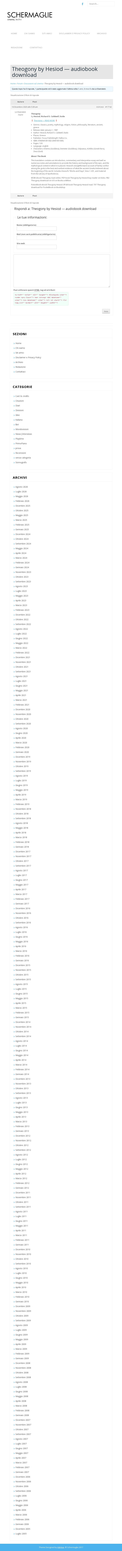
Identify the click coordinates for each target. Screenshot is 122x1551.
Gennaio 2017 (22, 903)
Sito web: (21, 243)
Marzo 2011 (21, 1235)
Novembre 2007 (23, 1424)
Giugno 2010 (21, 1277)
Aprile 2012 (20, 1173)
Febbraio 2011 (22, 1240)
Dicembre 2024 (22, 534)
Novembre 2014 (23, 1026)
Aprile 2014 (20, 1060)
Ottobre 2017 (21, 861)
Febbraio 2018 (22, 842)
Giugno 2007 (21, 1448)
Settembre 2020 (23, 723)
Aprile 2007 (20, 1457)
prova (18, 448)
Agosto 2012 (21, 1154)
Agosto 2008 (21, 1382)
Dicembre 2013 (22, 1078)
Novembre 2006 (23, 1481)
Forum (20, 83)
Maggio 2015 (21, 998)
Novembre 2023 (23, 572)
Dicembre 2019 (22, 756)
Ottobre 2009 (21, 1315)
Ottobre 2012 (21, 1145)
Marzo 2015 (21, 1007)
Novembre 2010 (23, 1254)
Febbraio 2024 (22, 562)
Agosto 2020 (21, 728)
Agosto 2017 (21, 870)
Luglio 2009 (21, 1330)
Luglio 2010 (21, 1273)
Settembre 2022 (23, 624)
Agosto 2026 (21, 486)
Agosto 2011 (21, 1211)
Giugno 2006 (21, 1500)
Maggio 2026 (21, 496)
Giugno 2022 (21, 638)
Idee (17, 415)
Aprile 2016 (20, 946)
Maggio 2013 (21, 1112)
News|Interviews (23, 434)
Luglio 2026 (21, 491)
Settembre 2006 (23, 1491)
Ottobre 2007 (21, 1429)
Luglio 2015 (21, 988)
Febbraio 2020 (22, 747)
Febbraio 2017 (22, 898)
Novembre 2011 (23, 1197)
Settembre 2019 (23, 771)
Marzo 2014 (21, 1064)
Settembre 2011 (23, 1206)
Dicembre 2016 (22, 908)
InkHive (60, 1547)
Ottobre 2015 (21, 974)
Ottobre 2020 (21, 718)
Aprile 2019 (20, 794)
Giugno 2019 (21, 785)
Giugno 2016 (21, 936)
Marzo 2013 (21, 1121)
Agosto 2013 (21, 1097)
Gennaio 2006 (22, 1524)
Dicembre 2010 (22, 1249)
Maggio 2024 (21, 548)
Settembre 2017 (23, 865)
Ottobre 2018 (21, 813)
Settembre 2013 (23, 1093)
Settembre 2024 (23, 543)
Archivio (102, 33)
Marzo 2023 (21, 605)
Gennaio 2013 (22, 1131)
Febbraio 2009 (22, 1353)
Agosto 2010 (21, 1268)
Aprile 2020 (20, 737)
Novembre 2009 (23, 1311)
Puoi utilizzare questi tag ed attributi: (34, 290)
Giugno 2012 (21, 1164)
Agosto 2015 (21, 984)
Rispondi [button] (100, 107)
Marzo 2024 (21, 557)
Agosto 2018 (21, 823)
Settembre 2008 (23, 1377)
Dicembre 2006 (22, 1476)
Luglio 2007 (21, 1443)
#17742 (108, 107)
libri (17, 424)
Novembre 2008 (23, 1367)
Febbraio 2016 (22, 955)
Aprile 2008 (20, 1401)
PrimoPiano (21, 443)
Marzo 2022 (21, 647)
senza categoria (23, 457)
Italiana (18, 419)
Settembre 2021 (23, 671)
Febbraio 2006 (22, 1519)
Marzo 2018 (21, 837)
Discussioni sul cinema (33, 83)
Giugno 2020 (21, 733)
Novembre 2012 (23, 1140)
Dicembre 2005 (22, 1528)
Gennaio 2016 (22, 960)
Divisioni (19, 410)
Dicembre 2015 (22, 965)
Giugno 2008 (21, 1391)
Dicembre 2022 (22, 614)
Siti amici (47, 33)
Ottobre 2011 (21, 1202)
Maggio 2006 (21, 1505)
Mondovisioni (21, 429)
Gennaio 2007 (22, 1472)
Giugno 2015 (21, 993)
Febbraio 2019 (22, 804)
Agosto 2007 (21, 1438)
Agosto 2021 (21, 676)
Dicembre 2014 (22, 1022)
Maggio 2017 (21, 884)
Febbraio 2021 (22, 704)
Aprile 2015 (20, 1003)
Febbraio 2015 (22, 1012)
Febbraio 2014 (22, 1069)
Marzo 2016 (21, 951)
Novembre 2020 (23, 714)
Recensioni (20, 452)
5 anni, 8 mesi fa (85, 89)
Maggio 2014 (21, 1055)
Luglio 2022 (21, 633)
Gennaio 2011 (22, 1244)
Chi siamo (29, 33)
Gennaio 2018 (22, 846)
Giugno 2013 (21, 1107)
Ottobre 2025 (21, 510)
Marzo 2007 (21, 1462)
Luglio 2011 (21, 1216)
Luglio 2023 (21, 591)
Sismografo (21, 462)
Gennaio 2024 (22, 567)
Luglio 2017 (21, 875)
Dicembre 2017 (22, 851)
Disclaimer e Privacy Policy (74, 33)
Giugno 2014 (21, 1050)
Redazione (17, 47)
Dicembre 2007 (22, 1420)
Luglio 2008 (21, 1386)
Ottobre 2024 (21, 538)
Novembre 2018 (23, 808)
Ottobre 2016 (21, 917)
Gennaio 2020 (22, 752)
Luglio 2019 (21, 780)
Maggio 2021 (21, 690)
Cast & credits (22, 396)
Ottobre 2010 (21, 1258)
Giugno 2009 (21, 1334)
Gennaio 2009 (22, 1358)
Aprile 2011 (20, 1230)
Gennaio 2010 (22, 1301)
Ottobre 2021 (21, 666)
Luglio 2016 (21, 932)
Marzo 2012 (21, 1178)
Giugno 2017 (21, 880)
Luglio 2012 (21, 1159)
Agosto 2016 (21, 927)
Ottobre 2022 (21, 619)
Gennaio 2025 (22, 529)
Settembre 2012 (23, 1150)
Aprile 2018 (20, 832)
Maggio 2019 (21, 790)
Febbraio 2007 (22, 1467)
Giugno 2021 (21, 685)
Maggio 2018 (21, 827)
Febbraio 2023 (22, 610)
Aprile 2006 (20, 1510)
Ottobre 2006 (21, 1486)
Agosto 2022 (21, 628)
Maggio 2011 (21, 1225)
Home (14, 33)
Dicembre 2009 (22, 1306)
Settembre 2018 (23, 818)
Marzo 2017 (21, 894)
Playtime (19, 438)
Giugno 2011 (21, 1221)
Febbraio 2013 (22, 1126)
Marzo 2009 (21, 1348)
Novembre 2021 (23, 662)
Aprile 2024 (20, 553)
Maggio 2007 (21, 1453)
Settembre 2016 (23, 922)
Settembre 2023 (23, 581)
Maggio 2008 (21, 1396)
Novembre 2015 (23, 970)
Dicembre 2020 (22, 709)
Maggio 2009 (21, 1339)
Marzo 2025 (21, 520)
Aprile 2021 (20, 695)
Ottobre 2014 (21, 1031)
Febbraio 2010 (22, 1296)
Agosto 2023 (21, 586)
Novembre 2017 (23, 856)
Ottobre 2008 (21, 1372)
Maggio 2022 (21, 643)
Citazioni (19, 400)
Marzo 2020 (21, 742)
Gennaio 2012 (22, 1187)
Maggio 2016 (21, 941)
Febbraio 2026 (22, 501)
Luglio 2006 (21, 1495)
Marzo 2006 (21, 1514)
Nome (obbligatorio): (27, 225)
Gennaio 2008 (22, 1415)
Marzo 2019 (21, 799)
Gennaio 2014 (22, 1074)
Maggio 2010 (21, 1282)
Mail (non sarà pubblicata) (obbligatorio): (36, 234)
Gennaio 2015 (22, 1017)
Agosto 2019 (21, 775)
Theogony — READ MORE (44, 120)
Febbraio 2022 (22, 652)
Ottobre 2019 (21, 766)
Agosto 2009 (21, 1325)
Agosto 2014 (21, 1041)
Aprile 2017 (20, 889)
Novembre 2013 (23, 1083)
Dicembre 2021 (22, 657)
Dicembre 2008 (22, 1363)
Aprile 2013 (20, 1116)
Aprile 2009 (20, 1344)
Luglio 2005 (21, 1533)
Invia (106, 311)
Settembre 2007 (23, 1434)
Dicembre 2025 (22, 505)
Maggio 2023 (21, 595)
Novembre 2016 (23, 913)
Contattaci (36, 47)
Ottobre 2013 (21, 1088)
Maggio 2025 (21, 515)
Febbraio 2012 (22, 1183)
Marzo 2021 (21, 700)
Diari (17, 405)
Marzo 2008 (21, 1405)
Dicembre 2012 (22, 1135)
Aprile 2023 (20, 600)
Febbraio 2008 (22, 1410)
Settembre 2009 (23, 1320)
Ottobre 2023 (21, 576)
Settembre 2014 (23, 1036)
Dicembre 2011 (22, 1192)
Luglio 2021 (21, 681)
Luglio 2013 (21, 1102)
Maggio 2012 (21, 1168)
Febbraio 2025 (22, 524)
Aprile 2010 (20, 1287)
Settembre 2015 (23, 979)
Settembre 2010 (23, 1263)
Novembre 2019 (23, 761)
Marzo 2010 (21, 1292)
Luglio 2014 (21, 1045)
